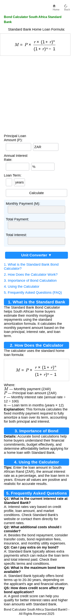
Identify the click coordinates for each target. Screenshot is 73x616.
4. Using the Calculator (21, 286)
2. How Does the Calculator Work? (31, 274)
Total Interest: (16, 235)
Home (56, 8)
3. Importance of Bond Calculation (30, 280)
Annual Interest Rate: (15, 158)
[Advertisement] (36, 94)
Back (67, 8)
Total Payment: (17, 219)
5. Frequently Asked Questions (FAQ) (33, 292)
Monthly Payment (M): (23, 204)
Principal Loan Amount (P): (15, 138)
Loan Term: (12, 175)
